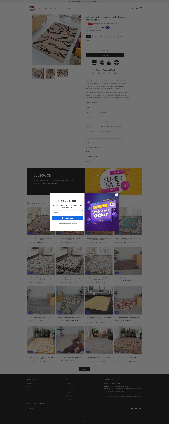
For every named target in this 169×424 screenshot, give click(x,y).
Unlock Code (67, 218)
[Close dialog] (116, 194)
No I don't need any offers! (67, 224)
